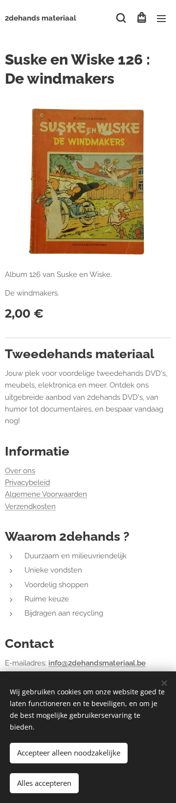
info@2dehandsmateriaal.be (97, 663)
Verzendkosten (30, 506)
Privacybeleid (27, 482)
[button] (121, 18)
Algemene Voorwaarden (46, 494)
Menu (161, 18)
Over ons (20, 470)
